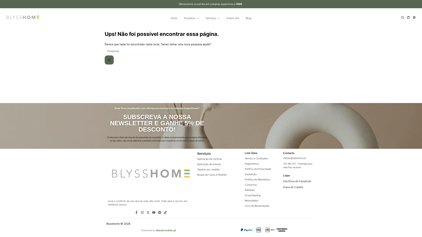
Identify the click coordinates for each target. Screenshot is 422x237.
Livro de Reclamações (257, 206)
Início (174, 18)
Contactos (251, 185)
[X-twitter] (148, 212)
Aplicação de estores (209, 164)
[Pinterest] (159, 212)
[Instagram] (142, 212)
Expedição (251, 174)
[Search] (402, 17)
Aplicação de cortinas (209, 159)
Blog (248, 18)
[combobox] (133, 50)
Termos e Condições (256, 158)
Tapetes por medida (208, 169)
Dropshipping (252, 195)
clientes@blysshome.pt (294, 158)
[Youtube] (153, 212)
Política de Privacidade (258, 169)
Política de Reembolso (257, 179)
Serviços (211, 18)
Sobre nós (232, 18)
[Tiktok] (165, 212)
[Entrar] (414, 17)
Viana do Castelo (293, 187)
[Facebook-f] (136, 212)
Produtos (189, 18)
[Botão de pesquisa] (109, 60)
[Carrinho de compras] (408, 17)
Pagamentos (252, 163)
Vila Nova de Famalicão (297, 181)
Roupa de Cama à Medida (211, 174)
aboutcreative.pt (166, 230)
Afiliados (250, 190)
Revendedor (251, 200)
